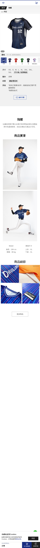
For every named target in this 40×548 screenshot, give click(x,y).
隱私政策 (18, 539)
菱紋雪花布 (13, 81)
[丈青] (20, 33)
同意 (33, 538)
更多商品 (20, 314)
